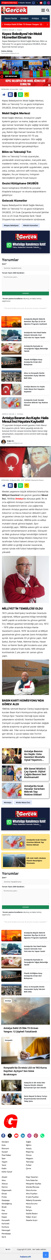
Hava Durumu (31, 1203)
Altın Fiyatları (31, 1193)
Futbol (28, 1165)
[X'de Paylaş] (15, 94)
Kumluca (5, 1227)
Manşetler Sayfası (33, 1183)
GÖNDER (25, 293)
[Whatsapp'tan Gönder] (20, 94)
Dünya (28, 1155)
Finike (4, 1197)
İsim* (4, 264)
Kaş (3, 1210)
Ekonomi (5, 1148)
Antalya (20, 414)
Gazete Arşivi (31, 1220)
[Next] (47, 24)
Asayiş (28, 1148)
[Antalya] (25, 1011)
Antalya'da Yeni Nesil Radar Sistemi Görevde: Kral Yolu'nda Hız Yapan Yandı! (35, 335)
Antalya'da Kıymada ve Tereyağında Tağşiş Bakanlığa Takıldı (36, 348)
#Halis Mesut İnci (23, 802)
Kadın (4, 1168)
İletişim (29, 1210)
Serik (4, 1237)
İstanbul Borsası (32, 1187)
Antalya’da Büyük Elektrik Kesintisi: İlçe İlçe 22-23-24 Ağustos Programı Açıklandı (35, 321)
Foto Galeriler (32, 1180)
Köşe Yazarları (32, 1177)
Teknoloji (30, 1162)
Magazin (29, 1158)
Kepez (19, 30)
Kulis (4, 1145)
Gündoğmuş (7, 1203)
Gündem (5, 1142)
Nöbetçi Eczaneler (33, 1200)
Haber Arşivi (31, 1217)
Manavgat (6, 1230)
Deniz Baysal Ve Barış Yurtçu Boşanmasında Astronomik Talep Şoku (35, 1098)
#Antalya (7, 802)
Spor (4, 1158)
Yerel (4, 1165)
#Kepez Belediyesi (11, 225)
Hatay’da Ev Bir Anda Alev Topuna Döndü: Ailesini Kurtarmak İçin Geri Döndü (35, 1085)
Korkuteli (5, 1223)
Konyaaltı (6, 1220)
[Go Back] (46, 1255)
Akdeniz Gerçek (8, 30)
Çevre (28, 1168)
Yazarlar (28, 3)
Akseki (4, 1177)
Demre (5, 1187)
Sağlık (28, 1142)
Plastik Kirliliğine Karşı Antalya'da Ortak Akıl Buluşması (33, 362)
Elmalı (4, 1193)
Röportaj (29, 1152)
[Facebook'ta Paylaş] (10, 94)
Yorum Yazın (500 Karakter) (13, 273)
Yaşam (4, 1162)
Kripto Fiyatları (32, 1197)
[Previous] (2, 24)
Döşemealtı (7, 1190)
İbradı (4, 1207)
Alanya (5, 1183)
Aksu (4, 1180)
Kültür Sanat (7, 1172)
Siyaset (5, 1152)
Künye (28, 1207)
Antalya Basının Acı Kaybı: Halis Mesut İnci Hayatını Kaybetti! (34, 389)
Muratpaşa (6, 1233)
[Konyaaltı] (25, 1050)
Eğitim (28, 1145)
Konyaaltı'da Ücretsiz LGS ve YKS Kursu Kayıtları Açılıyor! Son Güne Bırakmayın (26, 24)
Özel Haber (6, 1155)
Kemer (4, 1213)
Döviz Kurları (31, 1190)
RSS (8, 1249)
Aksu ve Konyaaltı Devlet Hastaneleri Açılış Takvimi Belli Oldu (34, 375)
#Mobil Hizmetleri (30, 225)
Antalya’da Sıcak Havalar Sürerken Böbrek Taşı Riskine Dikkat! (36, 402)
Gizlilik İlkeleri (32, 1213)
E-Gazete (22, 3)
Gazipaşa (5, 1200)
